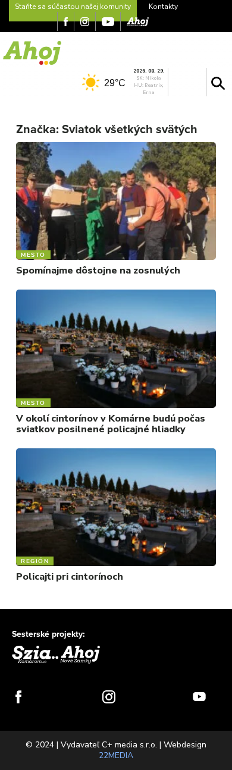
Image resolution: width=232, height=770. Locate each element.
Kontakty (163, 6)
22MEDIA (116, 755)
